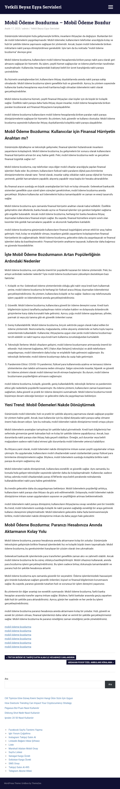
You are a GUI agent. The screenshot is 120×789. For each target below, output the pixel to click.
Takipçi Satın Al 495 (19, 767)
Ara (6, 678)
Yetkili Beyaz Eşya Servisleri (33, 7)
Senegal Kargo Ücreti (19, 756)
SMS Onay (14, 763)
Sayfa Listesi (15, 752)
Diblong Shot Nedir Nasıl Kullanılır (22, 712)
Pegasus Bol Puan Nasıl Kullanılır (22, 708)
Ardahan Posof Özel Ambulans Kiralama (90, 663)
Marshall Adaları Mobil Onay (23, 748)
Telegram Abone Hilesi (20, 771)
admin (25, 28)
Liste (11, 744)
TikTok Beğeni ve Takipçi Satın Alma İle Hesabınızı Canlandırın (41, 658)
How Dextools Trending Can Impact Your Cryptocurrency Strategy (38, 703)
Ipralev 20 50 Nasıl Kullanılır (19, 717)
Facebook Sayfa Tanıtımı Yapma (25, 729)
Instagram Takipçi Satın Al (22, 737)
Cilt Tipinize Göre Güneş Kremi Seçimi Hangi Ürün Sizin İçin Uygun (39, 698)
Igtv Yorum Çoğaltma (19, 733)
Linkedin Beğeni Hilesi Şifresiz (24, 741)
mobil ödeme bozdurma (18, 626)
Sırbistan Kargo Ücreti (20, 759)
